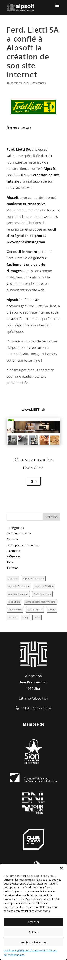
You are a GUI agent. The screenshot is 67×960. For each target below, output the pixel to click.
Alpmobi (12, 578)
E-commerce (15, 609)
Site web (26, 128)
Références (39, 83)
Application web (42, 594)
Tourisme (12, 568)
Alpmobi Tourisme (18, 594)
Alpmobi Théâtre (44, 586)
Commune (13, 539)
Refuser (33, 932)
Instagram (36, 242)
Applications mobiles (19, 533)
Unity (25, 617)
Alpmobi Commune (33, 578)
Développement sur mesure (23, 545)
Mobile (52, 609)
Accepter (33, 922)
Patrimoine (13, 551)
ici (31, 481)
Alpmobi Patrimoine (19, 586)
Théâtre (11, 562)
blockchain (14, 601)
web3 (37, 617)
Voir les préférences (33, 942)
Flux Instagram (35, 609)
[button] (61, 868)
